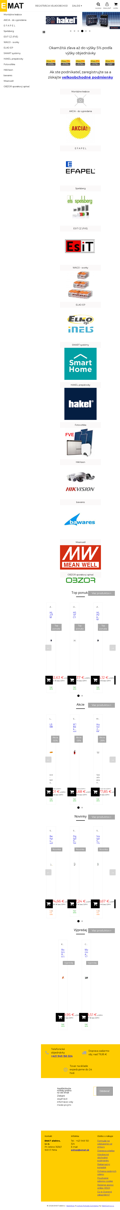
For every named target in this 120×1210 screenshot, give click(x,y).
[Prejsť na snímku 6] (89, 31)
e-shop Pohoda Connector (88, 1206)
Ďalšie (76, 6)
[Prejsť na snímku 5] (85, 31)
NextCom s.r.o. (108, 1206)
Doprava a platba (105, 1150)
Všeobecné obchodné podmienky (103, 1157)
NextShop (70, 1206)
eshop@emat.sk (80, 1150)
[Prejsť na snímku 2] (74, 31)
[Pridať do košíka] (48, 680)
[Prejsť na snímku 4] (82, 31)
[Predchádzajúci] (48, 648)
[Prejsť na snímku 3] (78, 31)
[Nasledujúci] (113, 648)
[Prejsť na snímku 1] (70, 31)
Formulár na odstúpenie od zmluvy (104, 1144)
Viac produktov (101, 593)
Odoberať (105, 1091)
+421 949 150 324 (62, 1056)
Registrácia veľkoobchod (51, 6)
